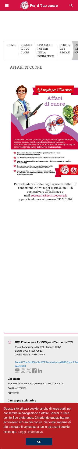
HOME (11, 45)
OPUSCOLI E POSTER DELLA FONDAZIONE (46, 50)
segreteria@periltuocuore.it (49, 195)
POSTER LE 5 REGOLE (65, 48)
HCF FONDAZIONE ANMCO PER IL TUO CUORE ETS (35, 383)
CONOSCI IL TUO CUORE (26, 48)
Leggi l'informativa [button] (30, 431)
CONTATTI (13, 392)
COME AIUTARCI (17, 388)
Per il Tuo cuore (39, 5)
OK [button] (39, 441)
